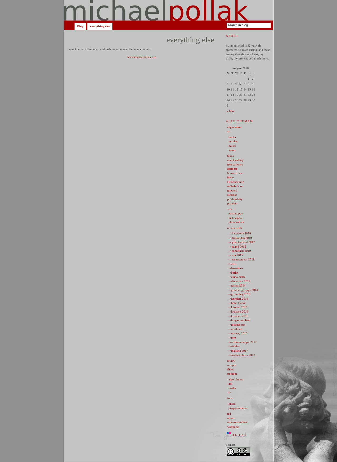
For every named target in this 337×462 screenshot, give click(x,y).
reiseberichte (234, 227)
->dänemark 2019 (239, 281)
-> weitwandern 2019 (242, 259)
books (232, 137)
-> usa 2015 (236, 255)
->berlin (233, 272)
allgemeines (234, 127)
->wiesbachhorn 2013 (242, 354)
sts (230, 392)
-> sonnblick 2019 (240, 250)
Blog (80, 26)
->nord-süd (235, 328)
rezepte (231, 364)
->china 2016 (237, 276)
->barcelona (236, 268)
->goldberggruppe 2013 (243, 290)
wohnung (233, 426)
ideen (230, 177)
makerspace (236, 217)
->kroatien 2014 (238, 311)
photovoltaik (236, 222)
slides (230, 369)
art (228, 131)
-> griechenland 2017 (242, 242)
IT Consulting (235, 181)
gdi (230, 383)
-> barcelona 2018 (240, 233)
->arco (232, 263)
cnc (231, 209)
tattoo (232, 150)
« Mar (230, 111)
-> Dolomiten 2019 (240, 237)
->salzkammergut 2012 (243, 342)
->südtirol (234, 346)
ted (229, 413)
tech (229, 398)
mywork (232, 190)
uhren (230, 418)
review (231, 360)
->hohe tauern (237, 302)
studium (232, 373)
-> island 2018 (237, 246)
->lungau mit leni (239, 320)
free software (235, 164)
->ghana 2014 (237, 285)
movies (233, 141)
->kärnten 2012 (238, 307)
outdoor (232, 194)
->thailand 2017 (238, 350)
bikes (230, 155)
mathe (232, 388)
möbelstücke (234, 186)
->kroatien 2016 (238, 316)
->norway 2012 (238, 333)
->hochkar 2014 (238, 298)
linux (232, 403)
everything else (100, 26)
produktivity (234, 199)
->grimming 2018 (239, 294)
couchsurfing (235, 160)
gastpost (232, 168)
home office (234, 173)
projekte (232, 203)
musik (232, 145)
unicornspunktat (237, 422)
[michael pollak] (168, 10)
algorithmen (236, 379)
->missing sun (237, 324)
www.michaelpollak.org (141, 56)
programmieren (238, 408)
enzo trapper (236, 213)
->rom (232, 337)
